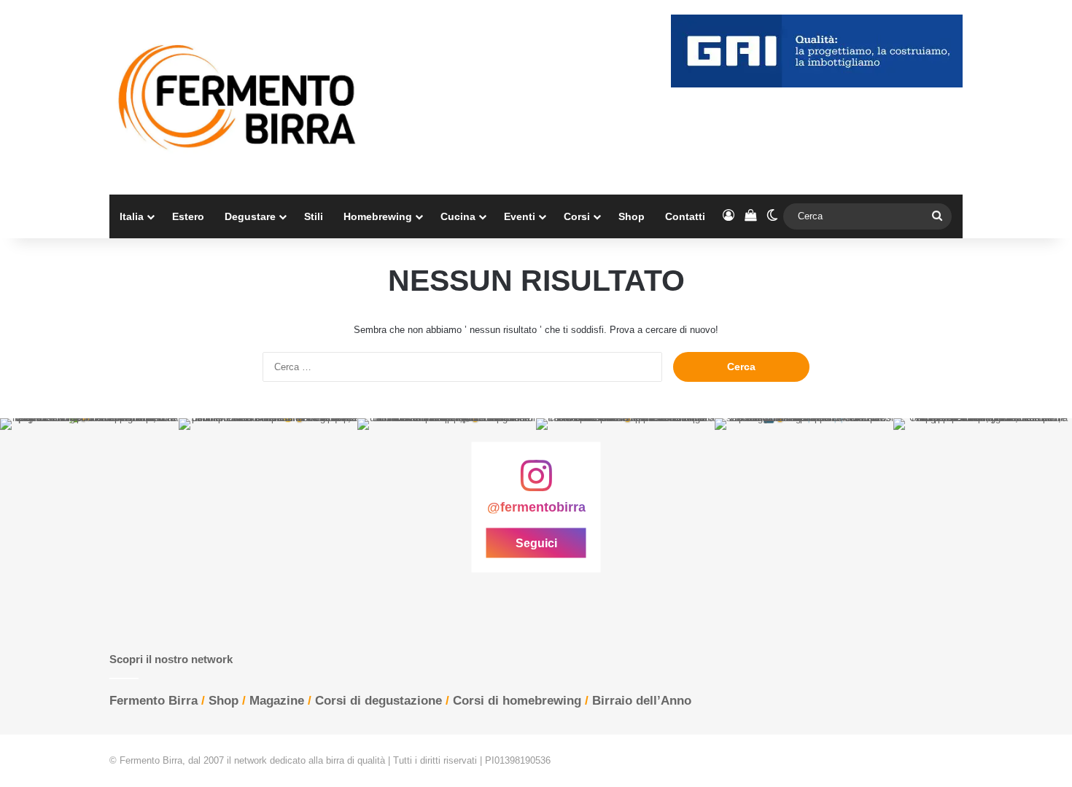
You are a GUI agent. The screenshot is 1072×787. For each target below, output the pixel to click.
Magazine (276, 701)
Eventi (519, 216)
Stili (313, 216)
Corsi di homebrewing (517, 701)
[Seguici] (536, 483)
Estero (188, 216)
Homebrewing (377, 216)
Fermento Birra (153, 701)
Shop (631, 216)
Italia (132, 216)
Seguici (536, 543)
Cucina (457, 216)
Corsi (577, 216)
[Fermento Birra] (238, 97)
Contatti (685, 216)
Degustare (250, 216)
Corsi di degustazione (378, 701)
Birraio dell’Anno (641, 701)
